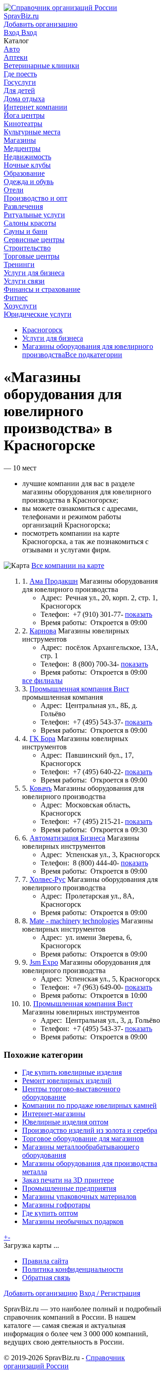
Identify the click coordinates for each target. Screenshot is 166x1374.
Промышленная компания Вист (79, 689)
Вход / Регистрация (109, 1293)
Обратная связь (46, 1277)
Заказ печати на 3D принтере (68, 1180)
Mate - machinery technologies (74, 921)
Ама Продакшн (54, 581)
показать (138, 614)
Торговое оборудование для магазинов (83, 1138)
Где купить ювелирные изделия (72, 1072)
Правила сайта (45, 1261)
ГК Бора (42, 738)
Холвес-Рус (47, 879)
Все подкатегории (93, 355)
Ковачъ (41, 788)
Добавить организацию (40, 1293)
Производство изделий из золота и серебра (89, 1130)
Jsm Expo (44, 962)
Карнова (43, 631)
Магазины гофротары (56, 1205)
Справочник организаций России (64, 1362)
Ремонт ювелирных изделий (67, 1080)
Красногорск (42, 330)
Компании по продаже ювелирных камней (89, 1105)
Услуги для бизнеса (52, 338)
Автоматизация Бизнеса (67, 838)
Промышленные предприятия (69, 1188)
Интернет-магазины (53, 1114)
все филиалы (42, 680)
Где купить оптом (50, 1213)
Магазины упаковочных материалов (79, 1196)
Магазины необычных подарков (73, 1221)
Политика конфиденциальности (72, 1269)
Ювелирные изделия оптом (65, 1122)
